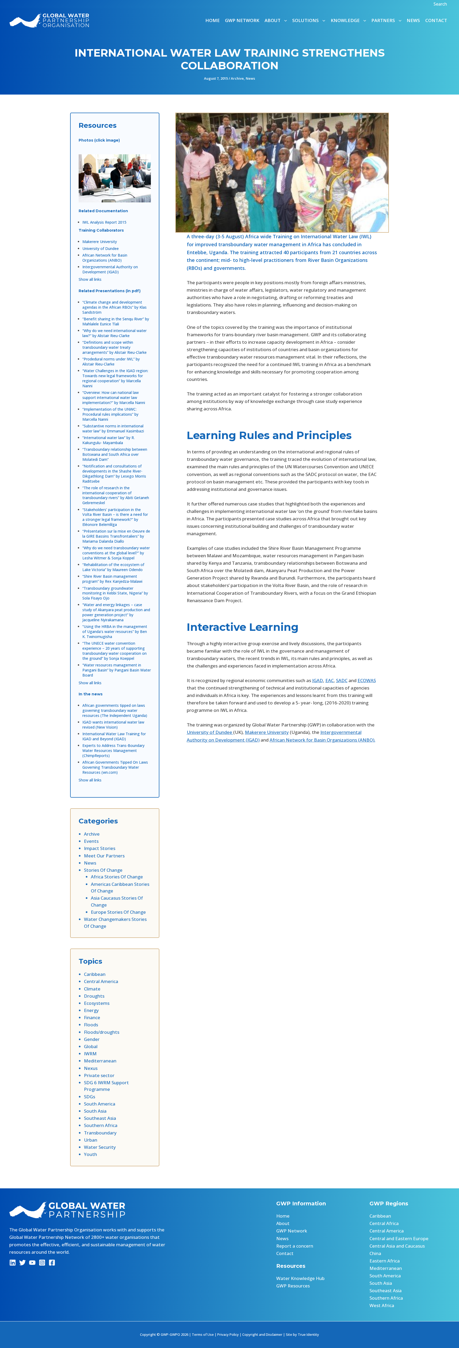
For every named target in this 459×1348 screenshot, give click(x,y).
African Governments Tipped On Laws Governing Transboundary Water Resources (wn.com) (115, 767)
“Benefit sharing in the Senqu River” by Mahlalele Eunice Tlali (115, 321)
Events (91, 841)
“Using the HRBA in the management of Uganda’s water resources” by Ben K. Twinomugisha (114, 631)
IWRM (90, 1054)
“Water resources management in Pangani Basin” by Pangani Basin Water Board (116, 670)
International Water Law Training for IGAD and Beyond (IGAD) (114, 736)
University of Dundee (100, 248)
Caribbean (94, 974)
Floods (91, 1025)
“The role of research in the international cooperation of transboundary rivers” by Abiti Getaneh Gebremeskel (115, 495)
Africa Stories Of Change (117, 877)
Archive (237, 78)
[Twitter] (22, 1262)
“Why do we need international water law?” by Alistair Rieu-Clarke (114, 333)
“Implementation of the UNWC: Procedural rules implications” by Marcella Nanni (110, 414)
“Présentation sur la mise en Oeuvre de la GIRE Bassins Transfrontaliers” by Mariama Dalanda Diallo (116, 536)
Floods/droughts (101, 1032)
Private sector (99, 1075)
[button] (441, 4)
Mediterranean (100, 1061)
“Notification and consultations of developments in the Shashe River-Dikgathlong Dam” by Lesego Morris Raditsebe (114, 473)
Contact (436, 20)
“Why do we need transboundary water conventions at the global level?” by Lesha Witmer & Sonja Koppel (116, 552)
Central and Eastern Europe (398, 1238)
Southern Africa (100, 1125)
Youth (90, 1154)
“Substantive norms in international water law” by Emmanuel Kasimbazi (113, 428)
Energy (91, 1010)
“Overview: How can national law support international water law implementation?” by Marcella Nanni (113, 397)
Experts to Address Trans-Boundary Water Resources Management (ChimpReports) (113, 750)
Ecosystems (96, 1003)
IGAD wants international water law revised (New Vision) (113, 725)
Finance (92, 1017)
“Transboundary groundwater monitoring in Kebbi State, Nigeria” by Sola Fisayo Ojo (115, 593)
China (375, 1253)
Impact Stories (99, 848)
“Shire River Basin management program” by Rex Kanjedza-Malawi (112, 579)
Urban (90, 1140)
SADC (341, 680)
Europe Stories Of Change (118, 912)
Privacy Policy (228, 1334)
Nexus (90, 1068)
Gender (92, 1039)
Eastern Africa (384, 1261)
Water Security (100, 1147)
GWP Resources (293, 1286)
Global (90, 1046)
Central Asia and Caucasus (397, 1246)
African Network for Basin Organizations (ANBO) (104, 258)
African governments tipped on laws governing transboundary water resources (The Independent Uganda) (114, 710)
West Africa (381, 1305)
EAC (329, 680)
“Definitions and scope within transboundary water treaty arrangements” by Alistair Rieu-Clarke (114, 347)
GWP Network (242, 20)
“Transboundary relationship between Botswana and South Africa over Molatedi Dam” (114, 454)
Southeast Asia (100, 1118)
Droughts (94, 996)
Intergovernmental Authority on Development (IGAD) (110, 269)
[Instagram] (42, 1262)
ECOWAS (367, 680)
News (413, 20)
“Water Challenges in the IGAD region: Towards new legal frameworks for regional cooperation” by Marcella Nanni (115, 378)
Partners (383, 20)
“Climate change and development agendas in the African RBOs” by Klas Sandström (114, 307)
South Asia (95, 1111)
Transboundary (100, 1133)
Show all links (90, 279)
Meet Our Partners (104, 856)
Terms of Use (203, 1334)
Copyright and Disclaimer (262, 1334)
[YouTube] (32, 1262)
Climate (92, 989)
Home (212, 20)
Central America (101, 981)
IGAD (317, 680)
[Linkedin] (12, 1262)
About (283, 1223)
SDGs (89, 1097)
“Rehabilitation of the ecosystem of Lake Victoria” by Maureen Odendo (113, 567)
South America (99, 1104)
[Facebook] (52, 1262)
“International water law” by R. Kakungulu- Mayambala (108, 440)
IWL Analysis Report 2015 (104, 222)
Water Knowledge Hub (300, 1278)
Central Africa (384, 1223)
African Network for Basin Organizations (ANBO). (322, 740)
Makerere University (99, 241)
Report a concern (294, 1246)
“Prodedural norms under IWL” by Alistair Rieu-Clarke (111, 361)
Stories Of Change (103, 870)
